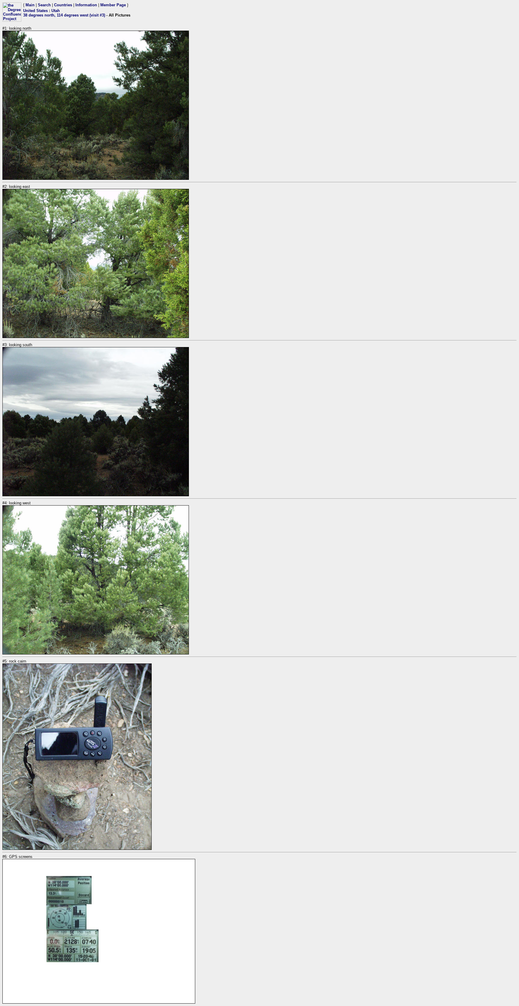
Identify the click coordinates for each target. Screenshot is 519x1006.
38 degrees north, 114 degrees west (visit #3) (64, 15)
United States (35, 10)
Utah (55, 10)
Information (86, 5)
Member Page (113, 5)
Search (44, 5)
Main (30, 5)
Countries (63, 5)
